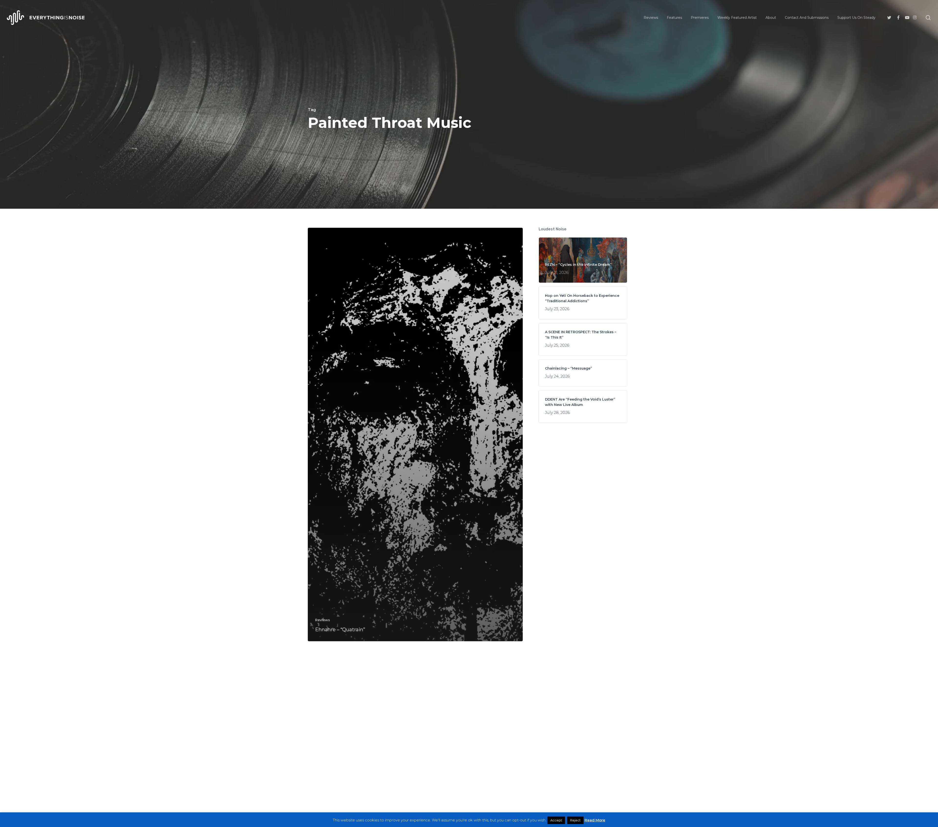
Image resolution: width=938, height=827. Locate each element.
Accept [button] (556, 820)
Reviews (322, 620)
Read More (595, 820)
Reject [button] (575, 820)
